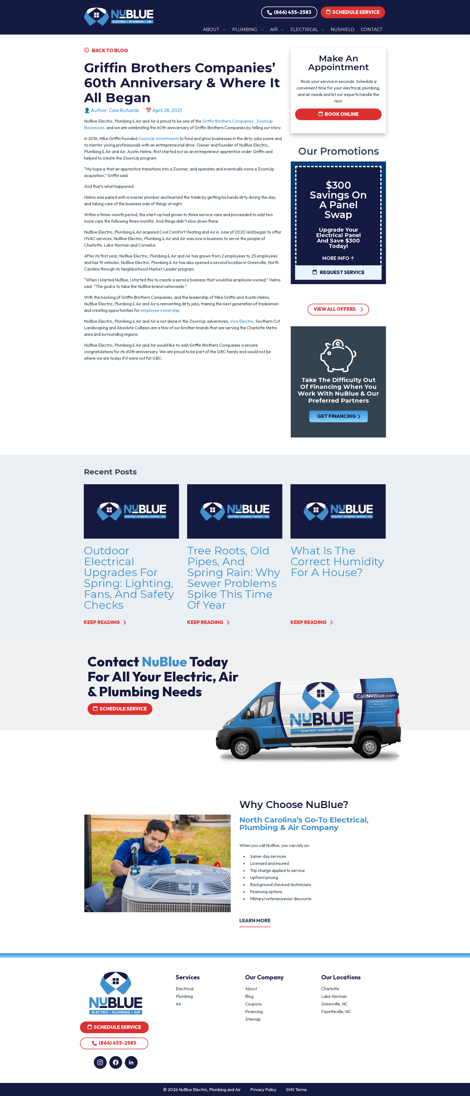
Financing (254, 1011)
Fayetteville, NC (336, 1011)
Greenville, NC (334, 1004)
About (251, 988)
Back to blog (109, 51)
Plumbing (184, 996)
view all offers (335, 309)
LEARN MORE (255, 920)
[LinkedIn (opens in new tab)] (131, 1062)
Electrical (184, 988)
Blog (249, 996)
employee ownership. (161, 310)
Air (178, 1004)
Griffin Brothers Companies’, (228, 121)
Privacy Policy (263, 1089)
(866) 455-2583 (292, 12)
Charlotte (330, 988)
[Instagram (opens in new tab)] (100, 1062)
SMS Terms (296, 1089)
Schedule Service (356, 12)
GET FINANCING (336, 416)
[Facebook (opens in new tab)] (115, 1062)
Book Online (341, 114)
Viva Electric (241, 321)
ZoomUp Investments (158, 138)
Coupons (253, 1004)
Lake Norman (334, 996)
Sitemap (253, 1019)
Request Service (341, 272)
